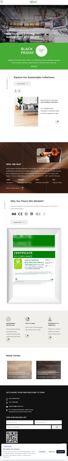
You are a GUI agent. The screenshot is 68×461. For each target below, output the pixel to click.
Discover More (21, 84)
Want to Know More (12, 188)
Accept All (61, 451)
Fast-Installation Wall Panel (49, 102)
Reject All (51, 451)
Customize (42, 451)
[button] (15, 91)
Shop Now (34, 66)
